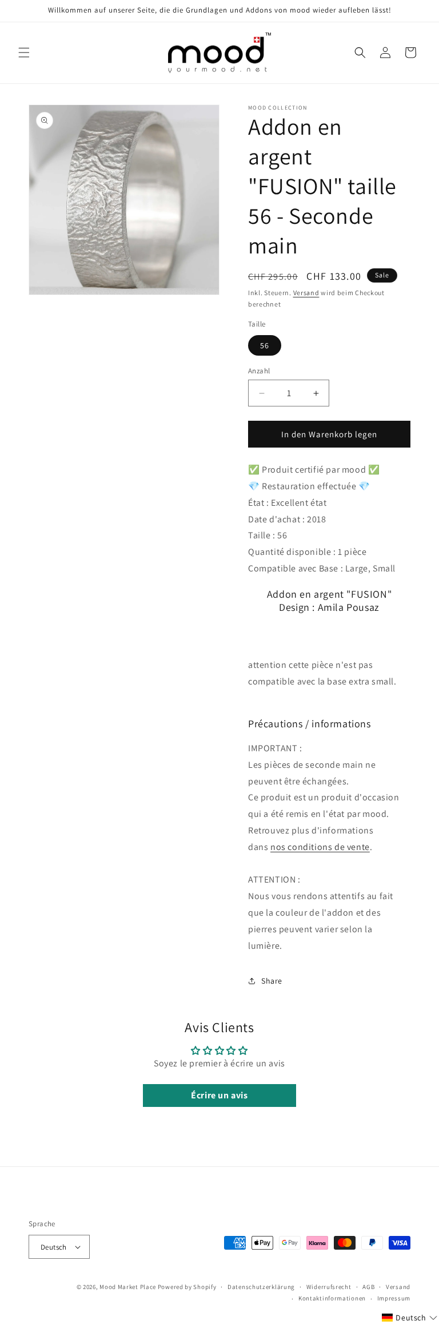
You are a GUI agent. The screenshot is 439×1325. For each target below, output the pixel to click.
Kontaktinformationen (332, 1298)
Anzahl (259, 371)
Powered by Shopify (187, 1287)
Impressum (393, 1298)
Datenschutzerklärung (261, 1287)
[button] (24, 52)
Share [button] (271, 981)
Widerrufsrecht (329, 1287)
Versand (306, 292)
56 (264, 345)
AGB (368, 1287)
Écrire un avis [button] (219, 1095)
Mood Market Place (127, 1287)
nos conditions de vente (320, 847)
